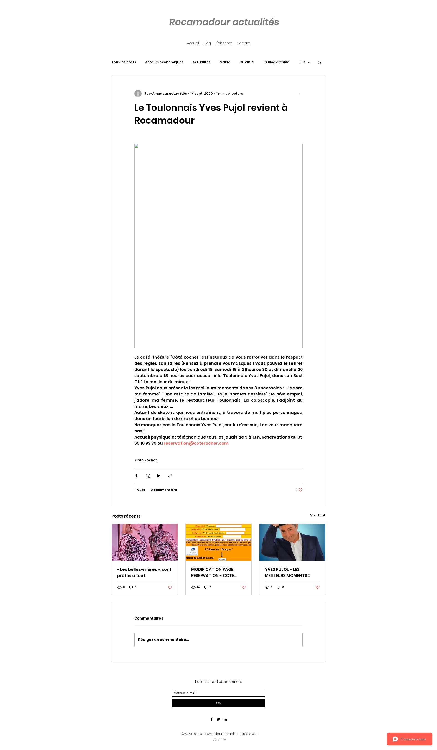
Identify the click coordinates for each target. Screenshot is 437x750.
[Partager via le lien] (170, 476)
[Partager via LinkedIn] (159, 476)
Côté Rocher (146, 460)
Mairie (225, 62)
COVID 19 (246, 62)
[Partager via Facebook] (136, 476)
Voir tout (317, 515)
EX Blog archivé (276, 62)
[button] (320, 62)
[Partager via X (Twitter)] (147, 476)
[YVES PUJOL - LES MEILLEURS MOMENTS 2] (292, 542)
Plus (301, 62)
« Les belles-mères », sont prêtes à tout (144, 572)
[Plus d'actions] (300, 93)
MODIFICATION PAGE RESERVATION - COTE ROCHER (212, 572)
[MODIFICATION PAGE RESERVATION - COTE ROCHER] (219, 542)
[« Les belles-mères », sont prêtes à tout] (145, 542)
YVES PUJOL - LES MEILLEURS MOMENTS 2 (288, 572)
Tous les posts (124, 62)
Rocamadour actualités (224, 22)
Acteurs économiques (164, 62)
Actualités (202, 62)
